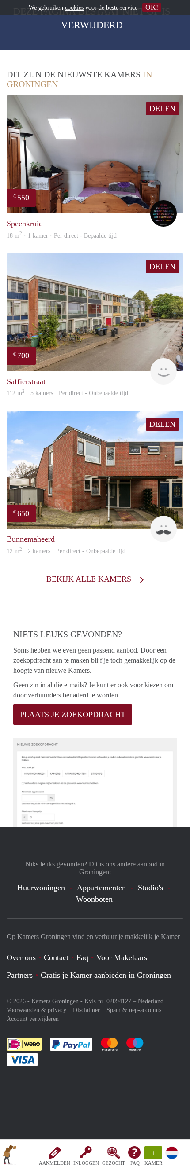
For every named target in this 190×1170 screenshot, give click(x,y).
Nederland (150, 1001)
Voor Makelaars (121, 957)
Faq (82, 957)
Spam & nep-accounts (133, 1010)
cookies (74, 7)
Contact (56, 957)
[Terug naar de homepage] (9, 1156)
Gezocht (113, 1163)
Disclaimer (86, 1010)
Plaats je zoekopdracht (72, 714)
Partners (20, 975)
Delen (162, 108)
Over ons (21, 957)
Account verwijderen (33, 1019)
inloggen (86, 1163)
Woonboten (94, 899)
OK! (151, 7)
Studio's (150, 887)
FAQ (135, 1163)
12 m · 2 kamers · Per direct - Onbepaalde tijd (66, 551)
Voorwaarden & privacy (36, 1010)
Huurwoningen (41, 887)
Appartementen (101, 887)
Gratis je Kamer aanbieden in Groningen (106, 975)
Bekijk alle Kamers (89, 579)
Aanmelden (54, 1163)
